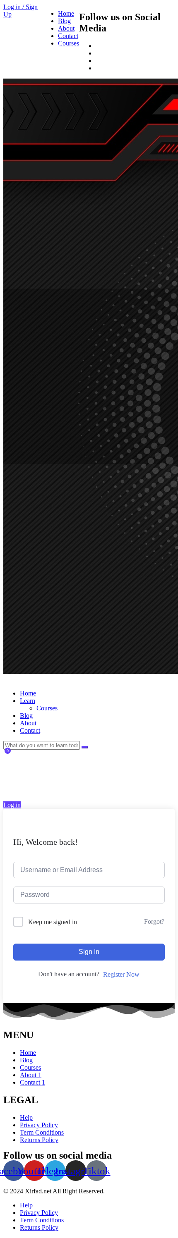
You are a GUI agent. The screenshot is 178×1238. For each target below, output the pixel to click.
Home (66, 13)
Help (26, 1117)
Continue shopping (32, 787)
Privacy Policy (39, 1124)
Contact (68, 35)
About (66, 28)
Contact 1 (32, 1082)
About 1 (30, 1074)
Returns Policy (39, 1139)
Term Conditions (42, 1132)
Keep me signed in (52, 921)
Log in (12, 804)
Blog (64, 20)
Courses (68, 43)
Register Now (121, 974)
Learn (27, 700)
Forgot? (154, 921)
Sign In (89, 951)
